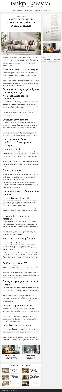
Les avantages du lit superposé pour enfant (14, 383)
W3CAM (58, 61)
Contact (45, 10)
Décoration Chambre (21, 16)
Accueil (13, 10)
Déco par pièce (28, 10)
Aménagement (38, 10)
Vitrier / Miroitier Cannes (55, 59)
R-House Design (54, 54)
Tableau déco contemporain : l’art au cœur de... (14, 371)
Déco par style (20, 10)
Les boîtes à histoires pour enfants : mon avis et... (14, 377)
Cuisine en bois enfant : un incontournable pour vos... (34, 371)
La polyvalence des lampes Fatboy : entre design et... (34, 383)
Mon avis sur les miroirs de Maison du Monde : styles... (34, 377)
